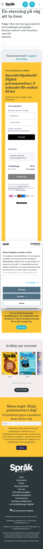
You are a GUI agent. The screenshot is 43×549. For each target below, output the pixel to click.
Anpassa (20, 296)
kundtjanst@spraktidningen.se (21, 529)
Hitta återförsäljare (21, 492)
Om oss (21, 489)
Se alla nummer (21, 390)
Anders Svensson (32, 516)
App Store (21, 327)
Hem (21, 477)
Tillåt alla (21, 290)
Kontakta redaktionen (21, 501)
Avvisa (21, 303)
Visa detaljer (31, 283)
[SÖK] (39, 4)
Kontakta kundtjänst (21, 495)
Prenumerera (21, 498)
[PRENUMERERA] (25, 4)
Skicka (21, 448)
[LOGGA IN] (32, 4)
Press (21, 483)
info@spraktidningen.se (21, 523)
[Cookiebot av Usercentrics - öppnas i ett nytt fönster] (30, 244)
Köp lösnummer (21, 486)
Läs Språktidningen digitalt (21, 504)
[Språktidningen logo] (21, 468)
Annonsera (21, 480)
